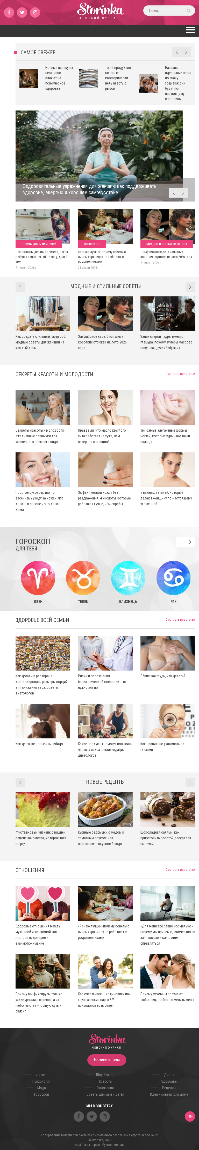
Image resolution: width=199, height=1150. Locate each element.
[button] (189, 30)
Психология (41, 1081)
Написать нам (107, 1059)
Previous (177, 52)
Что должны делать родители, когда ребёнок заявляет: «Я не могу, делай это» (42, 256)
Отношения (92, 244)
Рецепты (169, 1088)
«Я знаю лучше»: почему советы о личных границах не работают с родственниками (102, 256)
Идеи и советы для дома (169, 1094)
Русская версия (113, 1145)
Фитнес (41, 1075)
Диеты (169, 1075)
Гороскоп (41, 1094)
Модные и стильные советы (166, 244)
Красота (105, 1081)
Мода (41, 1088)
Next (186, 52)
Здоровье (169, 1081)
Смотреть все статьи (180, 374)
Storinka (99, 14)
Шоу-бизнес (105, 1075)
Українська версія (87, 1145)
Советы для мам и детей (39, 244)
